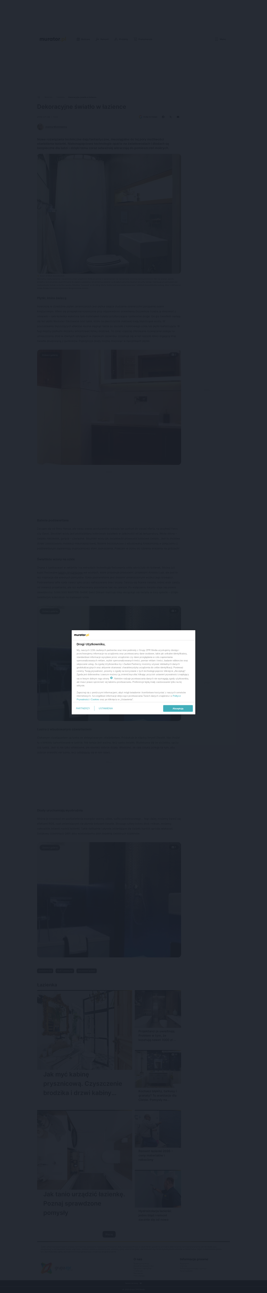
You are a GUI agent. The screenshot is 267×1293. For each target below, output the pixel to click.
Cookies (95, 699)
